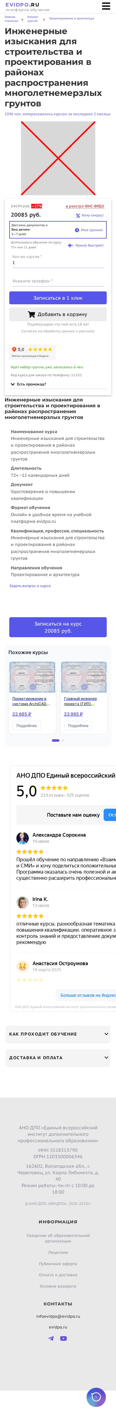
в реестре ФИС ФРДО (85, 206)
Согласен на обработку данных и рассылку (58, 331)
